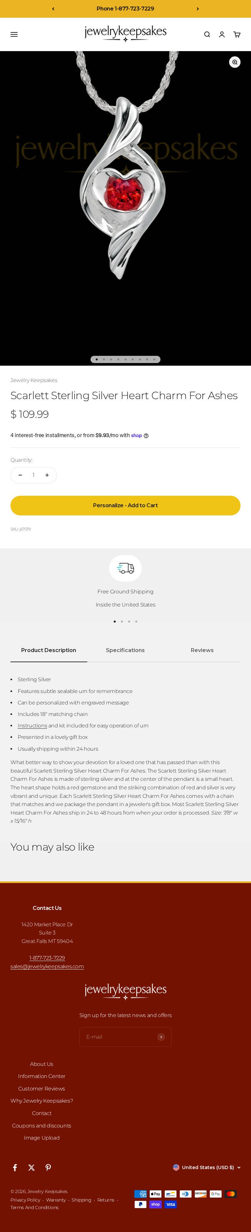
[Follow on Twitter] (31, 1167)
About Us (41, 1064)
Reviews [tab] (202, 650)
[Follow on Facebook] (14, 1167)
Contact (41, 1113)
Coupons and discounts (41, 1126)
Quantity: (21, 460)
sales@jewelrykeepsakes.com (47, 966)
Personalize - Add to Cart (125, 505)
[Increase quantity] (47, 475)
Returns (105, 1200)
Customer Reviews (41, 1089)
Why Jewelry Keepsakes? (41, 1101)
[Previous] (53, 9)
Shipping (81, 1200)
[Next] (198, 9)
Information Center (41, 1076)
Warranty (56, 1200)
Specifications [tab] (125, 650)
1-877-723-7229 (47, 958)
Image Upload (41, 1138)
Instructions (32, 725)
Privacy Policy (25, 1200)
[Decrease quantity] (20, 475)
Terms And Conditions (34, 1207)
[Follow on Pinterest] (48, 1167)
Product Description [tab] (48, 650)
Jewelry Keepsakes (33, 380)
